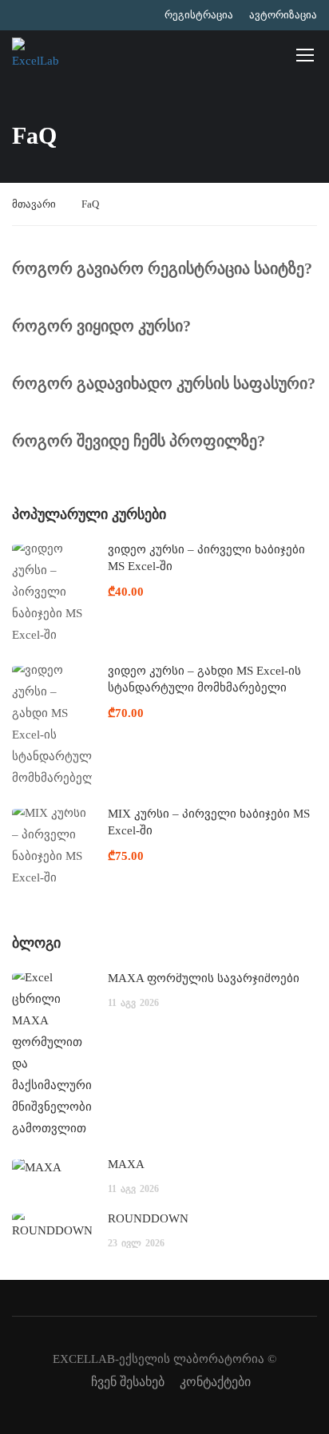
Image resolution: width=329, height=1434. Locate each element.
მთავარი (34, 204)
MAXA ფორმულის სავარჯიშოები (203, 978)
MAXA (126, 1164)
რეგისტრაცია (198, 15)
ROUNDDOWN (148, 1218)
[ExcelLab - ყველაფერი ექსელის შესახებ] (36, 55)
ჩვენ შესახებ (127, 1381)
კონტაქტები (215, 1381)
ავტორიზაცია (283, 15)
